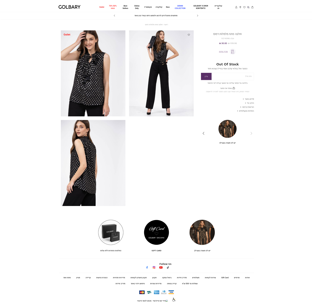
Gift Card (225, 277)
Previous (197, 16)
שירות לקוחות (210, 277)
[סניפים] (240, 7)
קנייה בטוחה (172, 283)
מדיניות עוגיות (155, 283)
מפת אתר (67, 277)
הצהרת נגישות (101, 277)
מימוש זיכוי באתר (138, 283)
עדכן (206, 76)
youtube (160, 267)
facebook (147, 267)
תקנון (154, 277)
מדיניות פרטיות (119, 277)
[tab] (227, 99)
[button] (252, 7)
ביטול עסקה (166, 277)
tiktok (168, 267)
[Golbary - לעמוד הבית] (69, 8)
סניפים (237, 277)
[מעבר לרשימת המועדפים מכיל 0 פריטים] (244, 7)
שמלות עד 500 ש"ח (190, 283)
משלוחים (195, 277)
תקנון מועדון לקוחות (139, 277)
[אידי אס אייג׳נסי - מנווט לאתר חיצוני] (152, 301)
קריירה (88, 277)
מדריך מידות (182, 277)
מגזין (78, 277)
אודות (247, 277)
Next (114, 16)
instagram (153, 267)
